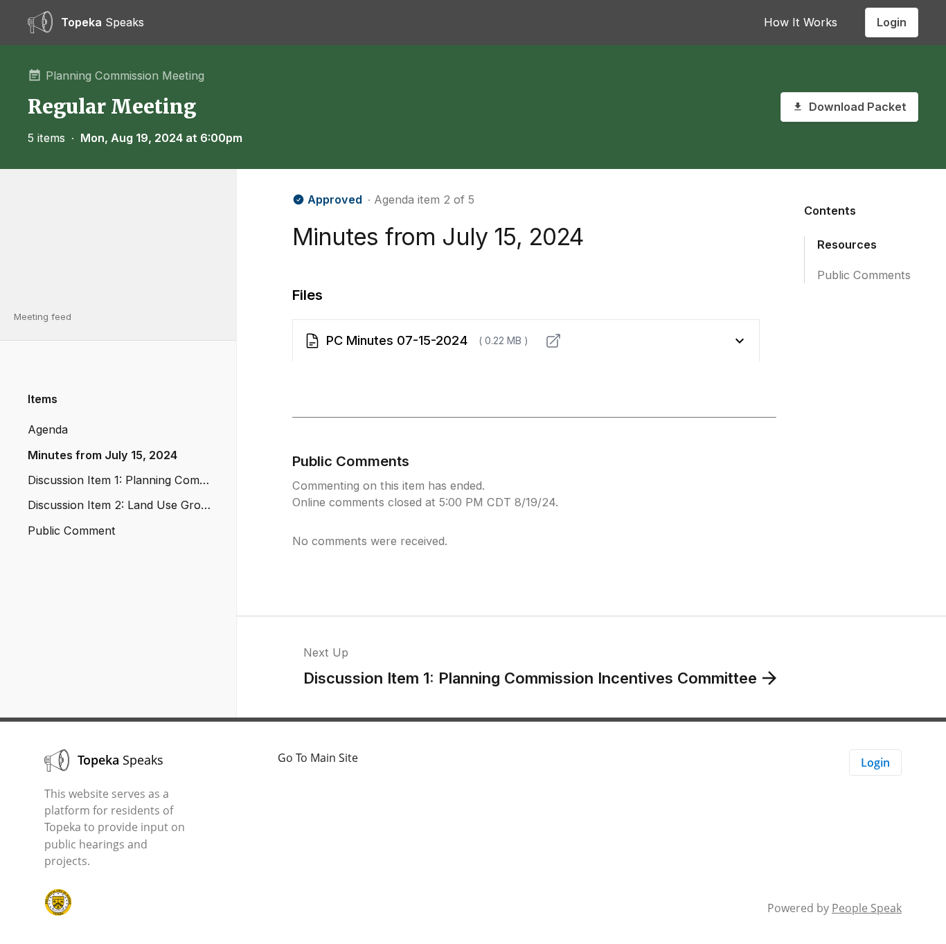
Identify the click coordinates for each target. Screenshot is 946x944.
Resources (847, 244)
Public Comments (864, 274)
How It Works (800, 22)
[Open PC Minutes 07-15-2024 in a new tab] (553, 340)
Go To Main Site (318, 757)
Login (892, 22)
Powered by (834, 908)
